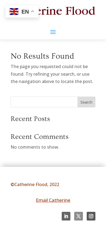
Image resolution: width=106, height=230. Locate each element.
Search (86, 102)
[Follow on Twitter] (78, 216)
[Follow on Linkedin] (66, 216)
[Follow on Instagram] (91, 216)
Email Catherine (53, 200)
